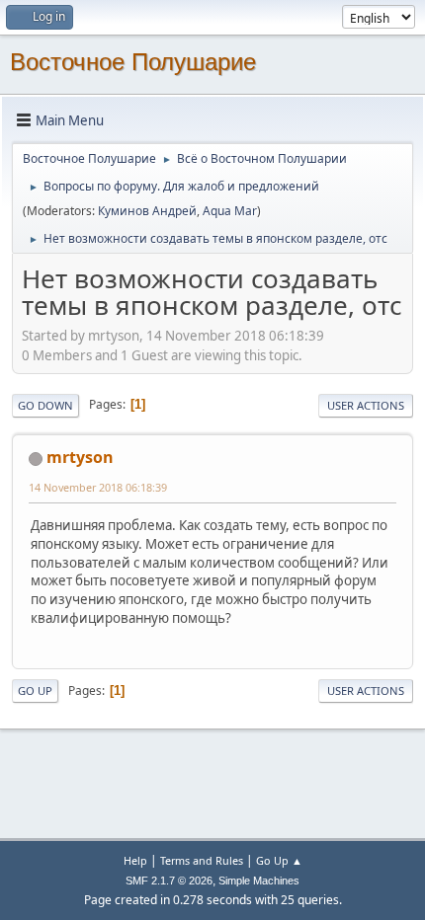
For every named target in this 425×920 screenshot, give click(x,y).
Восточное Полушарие (133, 61)
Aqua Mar (230, 210)
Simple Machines (258, 880)
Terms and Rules (201, 860)
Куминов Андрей (147, 210)
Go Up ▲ (279, 860)
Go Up (35, 690)
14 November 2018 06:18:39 (98, 487)
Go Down (45, 405)
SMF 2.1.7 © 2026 (169, 880)
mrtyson (80, 457)
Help (135, 860)
